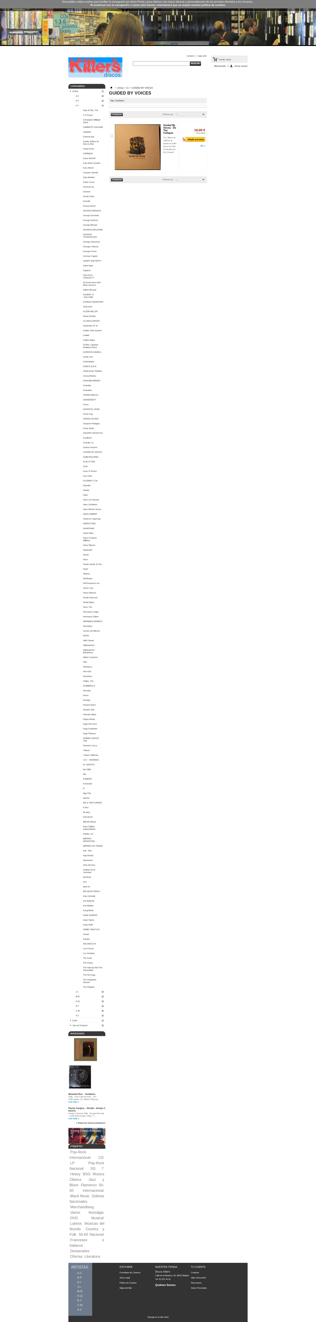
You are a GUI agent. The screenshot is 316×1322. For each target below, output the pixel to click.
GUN (85, 466)
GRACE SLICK (89, 366)
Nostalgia (96, 1212)
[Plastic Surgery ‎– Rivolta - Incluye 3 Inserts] (80, 1077)
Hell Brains (88, 578)
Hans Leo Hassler (91, 500)
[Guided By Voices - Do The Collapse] (138, 147)
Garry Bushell (89, 158)
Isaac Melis (88, 925)
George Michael (90, 225)
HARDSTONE (89, 523)
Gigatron (87, 270)
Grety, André (88, 428)
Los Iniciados (89, 953)
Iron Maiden (88, 906)
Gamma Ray (88, 137)
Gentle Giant (88, 196)
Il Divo (86, 807)
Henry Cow (88, 588)
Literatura (92, 1256)
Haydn (86, 555)
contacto (190, 56)
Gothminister (88, 361)
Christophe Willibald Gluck (91, 121)
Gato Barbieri (89, 177)
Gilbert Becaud (89, 290)
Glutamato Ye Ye (90, 326)
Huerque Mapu (89, 714)
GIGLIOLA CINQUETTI (88, 276)
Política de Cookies (128, 1283)
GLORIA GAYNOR (91, 321)
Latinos (76, 1223)
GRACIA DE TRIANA (92, 371)
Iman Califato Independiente (89, 827)
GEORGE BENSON (92, 211)
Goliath (86, 335)
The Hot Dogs (89, 975)
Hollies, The (88, 681)
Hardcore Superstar (92, 519)
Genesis (87, 192)
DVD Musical (87, 1218)
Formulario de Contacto (130, 1272)
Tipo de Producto (80, 1025)
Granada (87, 385)
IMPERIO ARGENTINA (89, 839)
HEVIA (86, 636)
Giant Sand (88, 266)
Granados (87, 390)
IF (84, 788)
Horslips (86, 700)
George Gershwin (91, 215)
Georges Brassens (91, 242)
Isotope (86, 939)
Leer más (72, 1102)
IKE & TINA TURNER (92, 803)
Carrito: (225, 59)
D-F (77, 101)
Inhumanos (88, 860)
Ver (201, 146)
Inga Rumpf (88, 855)
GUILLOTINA (89, 462)
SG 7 (97, 1168)
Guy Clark (87, 476)
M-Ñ (78, 996)
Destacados (79, 1251)
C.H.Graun (88, 115)
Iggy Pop (87, 793)
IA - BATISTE (89, 764)
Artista (75, 91)
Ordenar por (167, 114)
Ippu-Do (86, 886)
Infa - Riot (87, 851)
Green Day (88, 414)
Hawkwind (87, 550)
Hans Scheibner (90, 504)
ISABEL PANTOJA (91, 929)
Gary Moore (88, 168)
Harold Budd (88, 528)
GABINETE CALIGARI (93, 127)
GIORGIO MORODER (93, 302)
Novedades (77, 1033)
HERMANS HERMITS (92, 621)
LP (72, 1163)
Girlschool (87, 307)
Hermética (87, 626)
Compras (195, 1272)
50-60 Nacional (91, 1234)
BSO (87, 1174)
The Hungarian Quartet (89, 981)
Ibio (84, 774)
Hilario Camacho (90, 657)
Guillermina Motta (90, 457)
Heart (85, 569)
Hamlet (86, 490)
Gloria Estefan (89, 316)
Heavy (75, 1174)
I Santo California (90, 755)
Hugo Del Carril (90, 724)
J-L (77, 992)
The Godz (87, 958)
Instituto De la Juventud (89, 871)
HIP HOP (87, 671)
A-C (77, 96)
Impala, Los (88, 834)
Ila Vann (86, 812)
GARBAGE (88, 153)
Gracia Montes (89, 376)
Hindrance (87, 667)
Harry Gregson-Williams (90, 539)
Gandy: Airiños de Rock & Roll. (91, 142)
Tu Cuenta (198, 1266)
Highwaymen (89, 645)
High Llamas (88, 640)
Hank (85, 495)
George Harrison (90, 220)
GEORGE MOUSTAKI (93, 230)
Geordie (86, 201)
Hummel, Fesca (90, 745)
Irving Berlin (88, 910)
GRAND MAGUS (90, 395)
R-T (77, 1006)
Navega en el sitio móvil (158, 1317)
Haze (85, 559)
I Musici (86, 750)
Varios (75, 1212)
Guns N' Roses (90, 471)
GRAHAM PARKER (91, 381)
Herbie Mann (88, 602)
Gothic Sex (88, 357)
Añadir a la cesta (196, 139)
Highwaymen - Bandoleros (89, 651)
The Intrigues (89, 987)
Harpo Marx (88, 533)
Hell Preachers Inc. (91, 583)
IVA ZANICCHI (89, 944)
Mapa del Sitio (126, 1288)
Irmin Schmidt (89, 896)
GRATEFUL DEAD (91, 409)
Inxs (85, 882)
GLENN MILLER (90, 311)
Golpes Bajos (89, 340)
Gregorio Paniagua (91, 423)
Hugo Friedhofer (90, 729)
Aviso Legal (125, 1278)
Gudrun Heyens (90, 447)
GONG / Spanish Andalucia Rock (90, 346)
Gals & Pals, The (90, 110)
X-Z (77, 1015)
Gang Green (88, 149)
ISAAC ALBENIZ (90, 915)
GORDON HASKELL (92, 352)
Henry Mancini (89, 593)
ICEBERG (87, 779)
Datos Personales (199, 1288)
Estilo (74, 1020)
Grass (86, 404)
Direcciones (196, 1283)
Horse (86, 695)
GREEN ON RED (91, 419)
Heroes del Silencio (91, 631)
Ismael (86, 934)
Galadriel (87, 132)
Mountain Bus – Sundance (81, 1094)
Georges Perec (90, 251)
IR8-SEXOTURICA (91, 891)
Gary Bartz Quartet (91, 163)
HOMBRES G (89, 686)
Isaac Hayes (88, 920)
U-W (78, 1011)
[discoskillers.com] (95, 77)
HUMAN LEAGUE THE (91, 739)
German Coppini (90, 256)
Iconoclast (87, 784)
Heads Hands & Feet (92, 564)
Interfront (87, 877)
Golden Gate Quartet (92, 330)
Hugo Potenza (89, 733)
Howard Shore (89, 705)
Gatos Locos (89, 182)
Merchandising (82, 1207)
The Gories (88, 963)
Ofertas (76, 1256)
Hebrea (86, 574)
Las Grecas (88, 948)
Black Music (80, 1196)
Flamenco (89, 1185)
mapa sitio (202, 56)
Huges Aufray (89, 719)
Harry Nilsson (89, 545)
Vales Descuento (198, 1278)
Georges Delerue (90, 246)
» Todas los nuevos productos (90, 1123)
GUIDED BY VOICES (92, 452)
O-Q (78, 1001)
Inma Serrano (89, 865)
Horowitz (87, 690)
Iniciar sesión (241, 66)
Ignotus (86, 798)
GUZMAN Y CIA (90, 481)
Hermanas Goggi (90, 612)
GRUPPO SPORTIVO (93, 433)
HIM (85, 662)
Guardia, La (88, 442)
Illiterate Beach (89, 822)
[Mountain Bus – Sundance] (85, 1050)
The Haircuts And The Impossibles (92, 968)
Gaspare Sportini (90, 172)
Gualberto (87, 438)
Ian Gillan (87, 769)
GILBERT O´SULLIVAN (88, 295)
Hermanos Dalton (91, 616)
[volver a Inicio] (111, 88)
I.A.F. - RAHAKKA (91, 760)
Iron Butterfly (88, 901)
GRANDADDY (89, 400)
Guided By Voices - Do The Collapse (169, 129)
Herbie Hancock (90, 597)
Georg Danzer (89, 206)
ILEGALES (88, 817)
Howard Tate (88, 710)
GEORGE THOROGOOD (90, 235)
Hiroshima (87, 676)
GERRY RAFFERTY (92, 261)
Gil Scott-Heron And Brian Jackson (92, 283)
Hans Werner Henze (92, 509)
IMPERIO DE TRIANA (93, 846)
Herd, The (87, 607)
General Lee (88, 187)
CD (101, 1157)
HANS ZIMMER (90, 514)
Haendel (86, 485)
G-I (77, 105)
